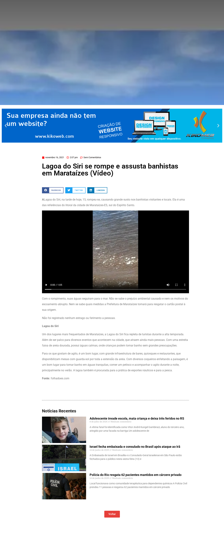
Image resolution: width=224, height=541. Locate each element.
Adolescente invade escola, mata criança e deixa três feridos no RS (137, 418)
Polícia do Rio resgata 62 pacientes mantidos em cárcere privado (135, 475)
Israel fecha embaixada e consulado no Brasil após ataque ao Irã (135, 446)
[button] (6, 125)
